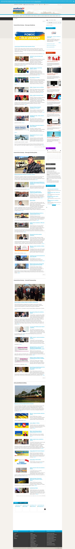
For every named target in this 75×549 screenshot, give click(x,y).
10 (20, 495)
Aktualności (15, 538)
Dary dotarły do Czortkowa (34, 77)
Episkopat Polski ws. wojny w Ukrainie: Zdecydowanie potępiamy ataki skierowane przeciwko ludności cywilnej (37, 347)
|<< (17, 495)
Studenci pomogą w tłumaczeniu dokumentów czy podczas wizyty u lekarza (36, 479)
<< (18, 495)
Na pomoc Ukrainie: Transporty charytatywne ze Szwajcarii (35, 107)
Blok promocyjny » (50, 52)
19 (37, 495)
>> (41, 146)
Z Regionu (15, 533)
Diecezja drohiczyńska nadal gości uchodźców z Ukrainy (25, 174)
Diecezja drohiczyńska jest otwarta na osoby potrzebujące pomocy (36, 213)
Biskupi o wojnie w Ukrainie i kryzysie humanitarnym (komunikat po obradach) (37, 358)
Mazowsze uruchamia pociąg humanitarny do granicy (24, 403)
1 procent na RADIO (33, 543)
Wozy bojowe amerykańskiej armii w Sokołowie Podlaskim (52, 174)
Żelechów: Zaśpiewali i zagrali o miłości (54, 204)
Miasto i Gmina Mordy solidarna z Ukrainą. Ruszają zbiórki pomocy (36, 431)
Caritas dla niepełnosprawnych (52, 61)
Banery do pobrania (32, 534)
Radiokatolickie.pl (32, 542)
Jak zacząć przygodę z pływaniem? (53, 137)
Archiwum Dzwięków (33, 538)
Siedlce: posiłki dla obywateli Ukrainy (36, 95)
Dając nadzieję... (33, 200)
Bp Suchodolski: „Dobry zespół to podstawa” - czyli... (53, 196)
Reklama (31, 533)
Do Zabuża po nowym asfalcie (50, 533)
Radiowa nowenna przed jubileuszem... (51, 45)
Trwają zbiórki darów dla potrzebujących (37, 450)
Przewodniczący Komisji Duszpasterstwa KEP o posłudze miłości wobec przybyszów (37, 368)
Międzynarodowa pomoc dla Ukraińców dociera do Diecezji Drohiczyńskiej (37, 264)
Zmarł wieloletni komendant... (50, 538)
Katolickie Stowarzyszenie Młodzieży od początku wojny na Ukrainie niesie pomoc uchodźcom (37, 183)
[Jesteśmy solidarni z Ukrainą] (19, 12)
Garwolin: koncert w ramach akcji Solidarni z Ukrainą (36, 68)
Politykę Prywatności (38, 1)
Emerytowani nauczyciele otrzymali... (51, 539)
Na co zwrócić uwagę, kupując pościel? (54, 112)
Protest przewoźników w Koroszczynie (52, 534)
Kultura (15, 534)
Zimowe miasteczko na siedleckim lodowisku (53, 200)
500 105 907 (20, 4)
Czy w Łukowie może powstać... (51, 543)
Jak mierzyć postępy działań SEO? (53, 100)
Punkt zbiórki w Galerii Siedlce (35, 459)
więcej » (43, 53)
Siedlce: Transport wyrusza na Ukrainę (37, 87)
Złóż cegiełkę (32, 539)
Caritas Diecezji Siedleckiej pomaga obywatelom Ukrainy (25, 46)
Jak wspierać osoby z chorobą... (51, 43)
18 (35, 495)
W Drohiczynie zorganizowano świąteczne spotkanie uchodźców (36, 192)
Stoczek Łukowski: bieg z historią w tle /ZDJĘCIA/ (54, 192)
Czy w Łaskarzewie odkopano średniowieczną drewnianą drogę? (54, 178)
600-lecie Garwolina (49, 542)
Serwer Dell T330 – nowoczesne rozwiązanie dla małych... (52, 74)
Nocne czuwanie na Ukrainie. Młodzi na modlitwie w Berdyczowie (26, 302)
